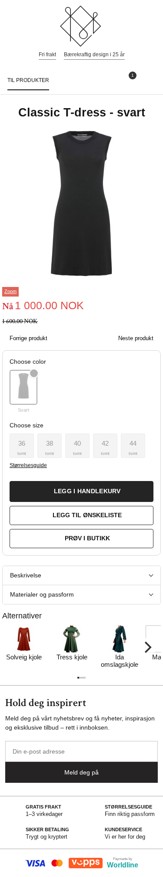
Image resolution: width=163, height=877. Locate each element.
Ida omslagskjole (119, 660)
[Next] (146, 647)
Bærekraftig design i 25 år (94, 54)
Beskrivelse (25, 575)
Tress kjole (72, 657)
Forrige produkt (28, 338)
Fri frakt (47, 54)
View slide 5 (85, 678)
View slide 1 (78, 678)
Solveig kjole (24, 657)
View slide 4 (83, 678)
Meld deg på (81, 772)
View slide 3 (82, 678)
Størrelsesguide (28, 465)
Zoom (10, 291)
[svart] (23, 387)
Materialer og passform (42, 594)
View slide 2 (80, 678)
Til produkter (28, 80)
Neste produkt (135, 338)
